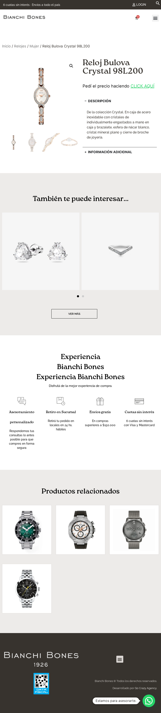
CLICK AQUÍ (142, 86)
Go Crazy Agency (145, 688)
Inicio (6, 46)
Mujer (34, 46)
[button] (158, 4)
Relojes (20, 46)
